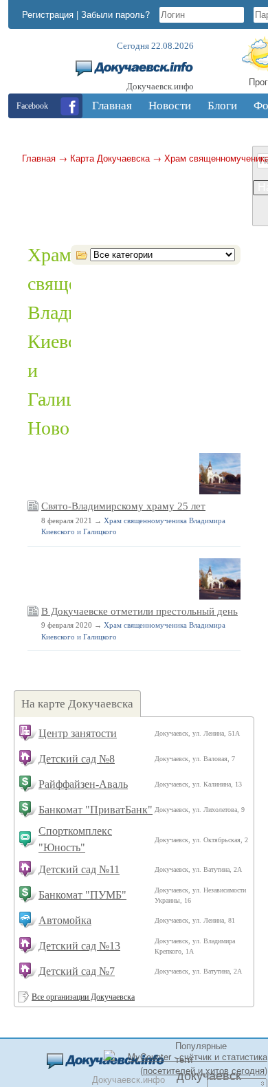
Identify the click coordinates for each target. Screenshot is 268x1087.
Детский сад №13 (79, 946)
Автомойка (64, 920)
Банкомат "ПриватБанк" (95, 809)
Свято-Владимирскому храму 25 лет (123, 506)
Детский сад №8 (76, 759)
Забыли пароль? (115, 14)
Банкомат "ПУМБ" (82, 895)
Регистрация (48, 14)
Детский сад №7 (76, 971)
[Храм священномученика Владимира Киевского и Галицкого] (220, 491)
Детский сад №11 (79, 869)
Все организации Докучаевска (83, 997)
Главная (39, 157)
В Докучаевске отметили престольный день (139, 611)
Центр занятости (77, 733)
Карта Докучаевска (110, 157)
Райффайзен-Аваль (83, 784)
